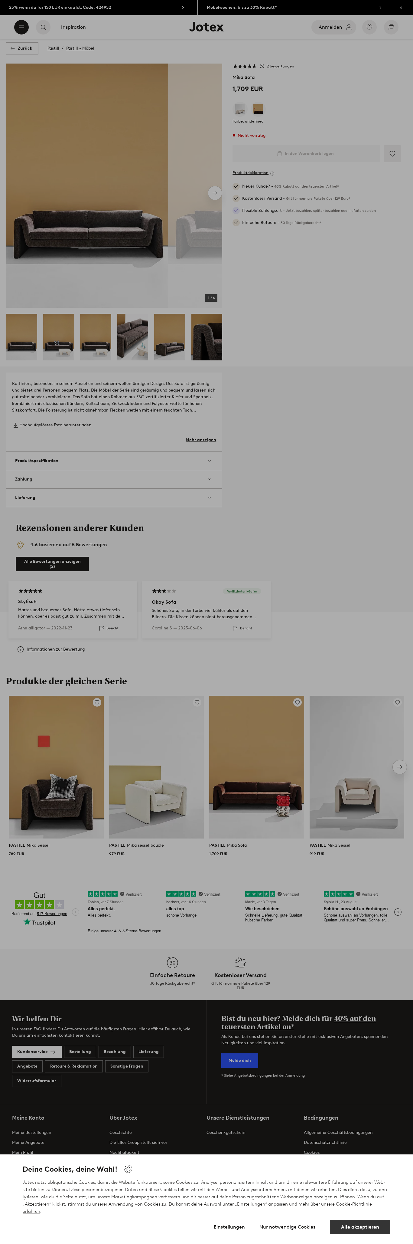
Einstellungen (229, 1227)
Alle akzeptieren (360, 1227)
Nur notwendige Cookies (287, 1227)
